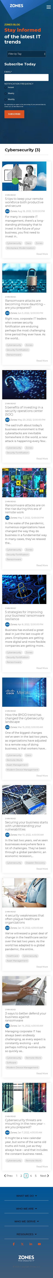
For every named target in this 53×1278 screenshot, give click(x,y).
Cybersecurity (14, 243)
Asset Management (17, 765)
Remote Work (14, 760)
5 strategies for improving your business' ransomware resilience (24, 615)
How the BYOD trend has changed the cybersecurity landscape (24, 718)
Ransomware (14, 354)
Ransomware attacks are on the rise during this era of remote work (25, 509)
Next (43, 1175)
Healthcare (12, 956)
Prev (10, 1175)
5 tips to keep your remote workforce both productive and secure (24, 202)
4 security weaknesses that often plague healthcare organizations (24, 919)
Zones (13, 211)
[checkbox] (26, 93)
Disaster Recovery (35, 863)
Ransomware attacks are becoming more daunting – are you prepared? (25, 304)
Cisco (28, 243)
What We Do (25, 1195)
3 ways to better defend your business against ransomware (25, 1017)
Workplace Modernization (21, 248)
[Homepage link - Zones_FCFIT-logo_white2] (26, 1259)
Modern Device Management (22, 769)
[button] (49, 7)
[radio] (26, 87)
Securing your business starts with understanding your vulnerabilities (26, 826)
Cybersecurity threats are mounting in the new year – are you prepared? (25, 1123)
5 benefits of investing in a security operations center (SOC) (24, 411)
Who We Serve (25, 1221)
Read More (42, 254)
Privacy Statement (29, 106)
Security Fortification (18, 350)
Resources (25, 1234)
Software (11, 1062)
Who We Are (25, 1208)
